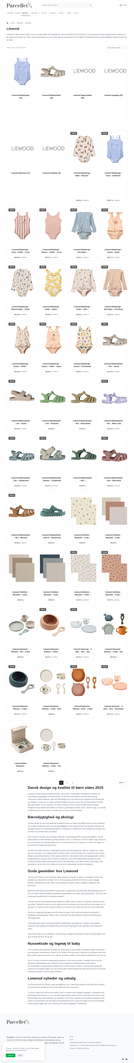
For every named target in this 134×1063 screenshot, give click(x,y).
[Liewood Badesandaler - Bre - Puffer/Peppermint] (84, 454)
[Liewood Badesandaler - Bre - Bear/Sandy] (84, 397)
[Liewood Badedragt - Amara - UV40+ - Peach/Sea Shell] (22, 340)
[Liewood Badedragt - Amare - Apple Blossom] (115, 226)
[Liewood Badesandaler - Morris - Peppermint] (53, 511)
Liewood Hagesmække (82, 96)
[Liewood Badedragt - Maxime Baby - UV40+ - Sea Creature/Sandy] (22, 283)
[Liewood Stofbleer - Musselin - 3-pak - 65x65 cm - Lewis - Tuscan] (115, 511)
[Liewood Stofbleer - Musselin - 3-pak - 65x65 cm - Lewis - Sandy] (22, 568)
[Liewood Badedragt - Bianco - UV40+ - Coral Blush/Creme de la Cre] (53, 226)
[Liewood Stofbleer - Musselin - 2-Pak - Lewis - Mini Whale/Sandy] (84, 568)
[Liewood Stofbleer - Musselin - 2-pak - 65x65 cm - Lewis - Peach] (84, 511)
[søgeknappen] (90, 5)
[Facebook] (123, 1059)
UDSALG (17, 13)
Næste (121, 782)
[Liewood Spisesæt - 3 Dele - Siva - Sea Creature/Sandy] (84, 625)
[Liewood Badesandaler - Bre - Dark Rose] (115, 454)
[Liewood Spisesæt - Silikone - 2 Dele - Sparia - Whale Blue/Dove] (22, 682)
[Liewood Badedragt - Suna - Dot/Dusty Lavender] (115, 149)
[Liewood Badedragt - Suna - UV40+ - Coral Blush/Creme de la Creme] (22, 226)
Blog (76, 13)
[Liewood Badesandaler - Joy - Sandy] (22, 397)
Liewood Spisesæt (20, 173)
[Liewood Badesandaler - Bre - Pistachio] (53, 397)
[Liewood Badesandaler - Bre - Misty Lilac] (115, 397)
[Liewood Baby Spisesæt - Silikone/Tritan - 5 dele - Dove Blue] (22, 739)
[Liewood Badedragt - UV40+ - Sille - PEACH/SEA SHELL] (84, 283)
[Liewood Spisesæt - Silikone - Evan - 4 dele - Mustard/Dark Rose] (84, 682)
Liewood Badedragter (21, 96)
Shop (71, 1039)
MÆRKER (25, 13)
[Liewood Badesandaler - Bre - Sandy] (115, 340)
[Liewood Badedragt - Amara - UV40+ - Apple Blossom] (53, 340)
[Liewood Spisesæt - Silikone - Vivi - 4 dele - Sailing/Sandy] (22, 625)
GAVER (69, 13)
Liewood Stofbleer (52, 173)
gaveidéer (50, 891)
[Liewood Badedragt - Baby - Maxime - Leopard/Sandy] (84, 149)
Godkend (10, 1055)
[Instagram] (126, 1059)
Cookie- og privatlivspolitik (79, 1048)
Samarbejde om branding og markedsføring (85, 1042)
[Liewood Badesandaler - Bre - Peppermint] (22, 454)
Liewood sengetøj (113, 95)
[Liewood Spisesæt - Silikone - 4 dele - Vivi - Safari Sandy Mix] (53, 739)
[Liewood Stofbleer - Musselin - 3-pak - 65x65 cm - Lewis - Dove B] (53, 568)
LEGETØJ (52, 13)
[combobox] (64, 5)
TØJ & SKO (34, 13)
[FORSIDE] (7, 23)
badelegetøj (43, 915)
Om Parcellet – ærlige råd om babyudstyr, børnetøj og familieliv (93, 1045)
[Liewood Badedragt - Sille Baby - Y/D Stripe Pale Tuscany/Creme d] (115, 283)
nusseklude (100, 950)
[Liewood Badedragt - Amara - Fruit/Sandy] (84, 340)
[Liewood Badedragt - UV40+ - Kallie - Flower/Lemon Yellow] (53, 283)
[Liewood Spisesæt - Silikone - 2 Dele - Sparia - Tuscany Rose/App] (53, 625)
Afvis (20, 1055)
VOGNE (61, 13)
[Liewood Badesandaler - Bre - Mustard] (22, 511)
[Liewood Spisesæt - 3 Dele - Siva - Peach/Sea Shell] (115, 682)
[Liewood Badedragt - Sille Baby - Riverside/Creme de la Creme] (84, 226)
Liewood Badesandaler (51, 96)
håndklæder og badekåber (62, 893)
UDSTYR (43, 13)
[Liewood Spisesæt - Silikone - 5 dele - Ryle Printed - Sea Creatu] (53, 682)
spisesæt (49, 902)
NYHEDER (10, 13)
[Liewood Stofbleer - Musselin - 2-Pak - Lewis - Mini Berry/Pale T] (115, 568)
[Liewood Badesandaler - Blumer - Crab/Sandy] (53, 454)
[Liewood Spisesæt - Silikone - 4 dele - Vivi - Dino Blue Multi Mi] (115, 625)
